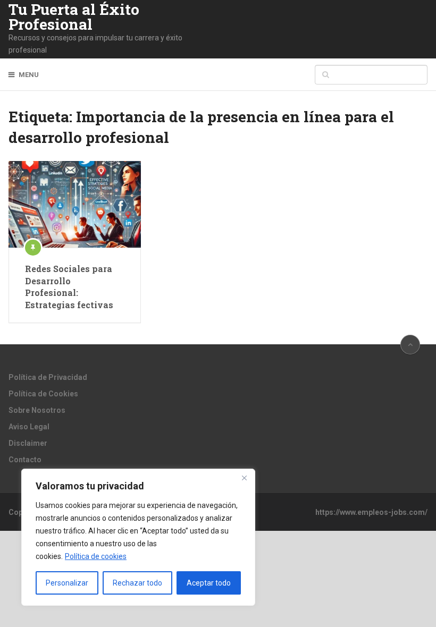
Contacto (25, 459)
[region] (138, 537)
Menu (29, 75)
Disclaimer (28, 443)
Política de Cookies (43, 393)
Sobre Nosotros (37, 410)
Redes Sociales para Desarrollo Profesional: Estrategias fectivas (69, 286)
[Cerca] (244, 477)
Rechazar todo (137, 583)
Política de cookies (96, 556)
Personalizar (67, 583)
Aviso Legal (29, 426)
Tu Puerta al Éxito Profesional (74, 17)
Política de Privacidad (48, 377)
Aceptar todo (209, 583)
